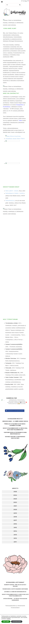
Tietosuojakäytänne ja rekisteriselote (15, 605)
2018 (15, 516)
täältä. (9, 619)
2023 (15, 499)
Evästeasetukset (15, 607)
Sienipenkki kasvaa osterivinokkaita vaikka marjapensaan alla (15, 433)
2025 (15, 491)
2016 (15, 524)
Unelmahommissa (10, 200)
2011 (15, 542)
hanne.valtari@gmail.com (18, 132)
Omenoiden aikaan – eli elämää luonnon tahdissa (15, 421)
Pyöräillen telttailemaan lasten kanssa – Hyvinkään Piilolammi (15, 424)
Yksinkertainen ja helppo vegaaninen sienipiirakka (15, 589)
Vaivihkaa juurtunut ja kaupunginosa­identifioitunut (15, 437)
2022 (15, 502)
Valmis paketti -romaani (11, 191)
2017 (15, 520)
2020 (15, 509)
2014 (15, 531)
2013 (15, 534)
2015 (15, 527)
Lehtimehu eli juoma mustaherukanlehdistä (15, 591)
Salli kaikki (6, 621)
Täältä (20, 120)
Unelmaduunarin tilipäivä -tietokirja (14, 193)
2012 (15, 538)
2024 (15, 495)
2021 (15, 506)
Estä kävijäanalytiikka (16, 621)
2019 (15, 513)
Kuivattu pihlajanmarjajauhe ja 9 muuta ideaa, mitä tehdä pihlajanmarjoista (15, 428)
